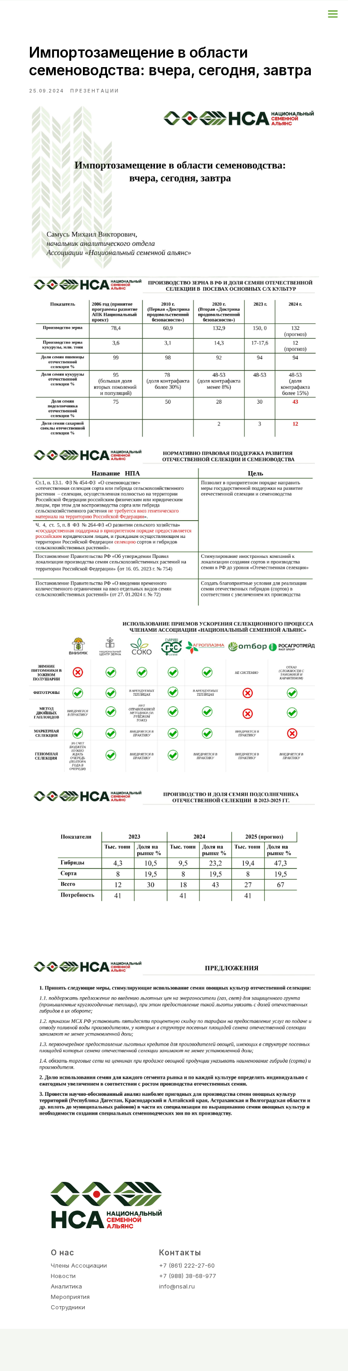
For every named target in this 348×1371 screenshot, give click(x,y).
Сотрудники (68, 1307)
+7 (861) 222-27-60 (187, 1265)
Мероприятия (70, 1296)
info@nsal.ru (177, 1286)
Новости (63, 1275)
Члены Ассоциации (79, 1265)
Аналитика (66, 1286)
